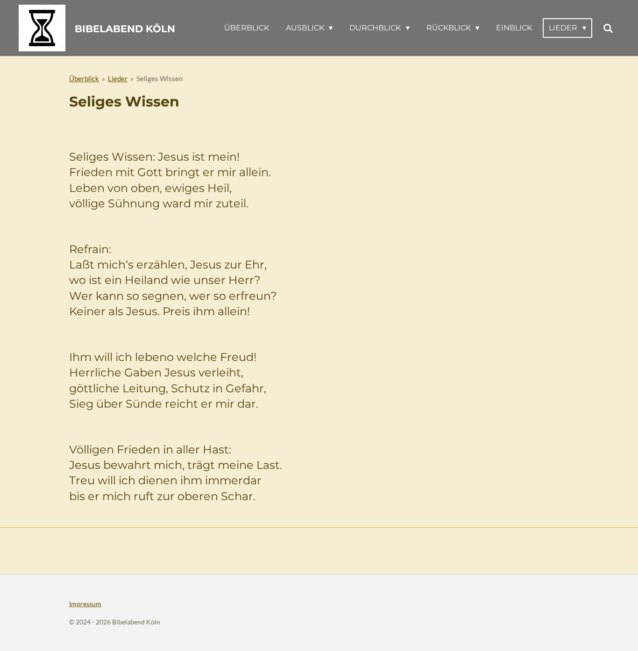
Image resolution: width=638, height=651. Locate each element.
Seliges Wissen (159, 78)
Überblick (84, 78)
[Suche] (608, 28)
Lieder (118, 78)
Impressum (85, 604)
